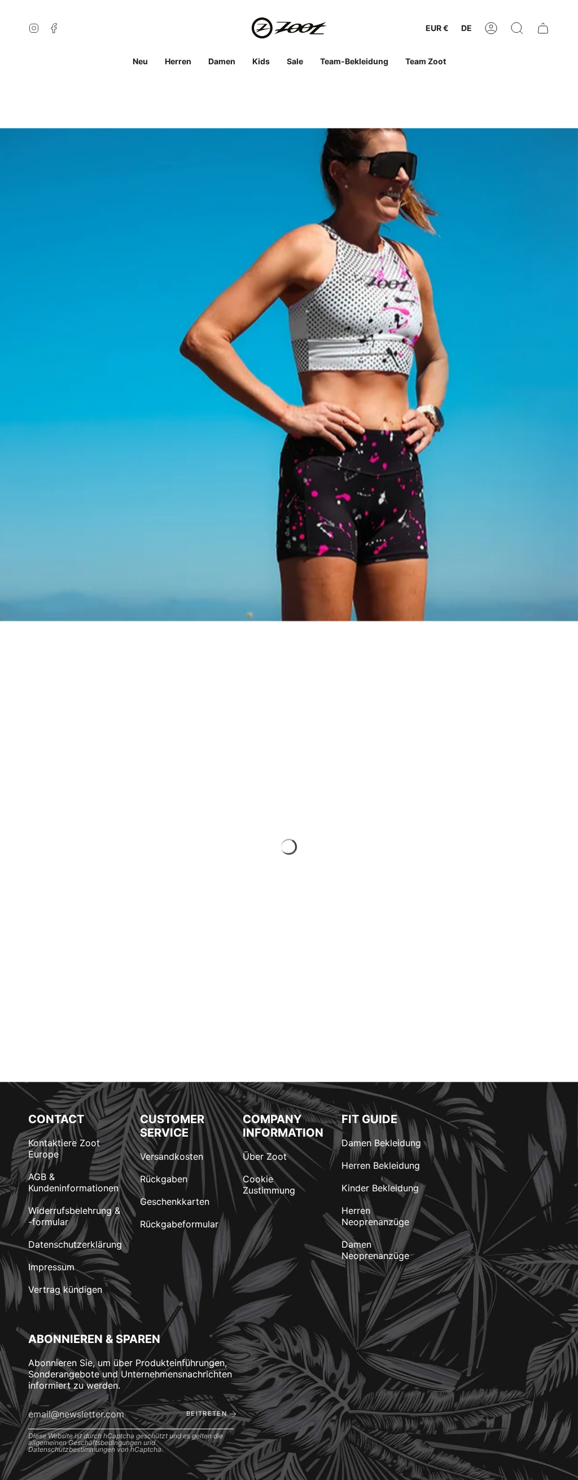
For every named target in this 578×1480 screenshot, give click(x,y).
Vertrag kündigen (65, 1289)
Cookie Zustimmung (269, 1184)
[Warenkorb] (543, 28)
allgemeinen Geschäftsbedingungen (85, 1442)
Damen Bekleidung (381, 1142)
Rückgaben (163, 1179)
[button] (517, 28)
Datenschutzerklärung (75, 1244)
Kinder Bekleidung (380, 1188)
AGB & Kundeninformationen (73, 1182)
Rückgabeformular (179, 1224)
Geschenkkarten (174, 1201)
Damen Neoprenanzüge (375, 1250)
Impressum (51, 1267)
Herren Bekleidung (380, 1165)
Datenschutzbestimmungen (71, 1449)
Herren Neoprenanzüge (375, 1216)
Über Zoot (265, 1156)
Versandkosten (171, 1156)
